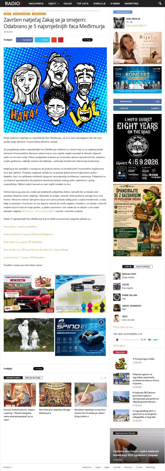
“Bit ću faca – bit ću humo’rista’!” (38, 211)
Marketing (131, 3)
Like (157, 101)
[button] (160, 3)
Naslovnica (36, 3)
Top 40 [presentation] (128, 266)
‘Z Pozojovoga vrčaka (143, 358)
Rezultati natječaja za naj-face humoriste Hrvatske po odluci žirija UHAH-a (90, 413)
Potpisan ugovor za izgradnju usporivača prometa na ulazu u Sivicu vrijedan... (146, 379)
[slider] (130, 339)
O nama (115, 3)
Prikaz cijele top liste (123, 327)
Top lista (82, 3)
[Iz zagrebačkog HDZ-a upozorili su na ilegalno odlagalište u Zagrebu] (121, 415)
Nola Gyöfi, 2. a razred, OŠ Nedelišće (23, 242)
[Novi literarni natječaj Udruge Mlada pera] (55, 395)
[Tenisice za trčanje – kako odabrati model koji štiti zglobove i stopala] (137, 445)
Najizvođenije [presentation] (143, 266)
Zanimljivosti (39, 14)
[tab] (128, 266)
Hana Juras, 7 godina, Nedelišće (20, 226)
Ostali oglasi (119, 345)
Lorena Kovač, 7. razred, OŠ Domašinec (24, 257)
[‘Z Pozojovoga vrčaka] (121, 363)
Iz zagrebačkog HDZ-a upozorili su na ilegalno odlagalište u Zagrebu (145, 413)
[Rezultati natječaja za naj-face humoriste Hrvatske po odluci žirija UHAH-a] (91, 395)
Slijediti (155, 108)
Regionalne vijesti (21, 14)
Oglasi (67, 3)
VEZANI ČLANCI (13, 378)
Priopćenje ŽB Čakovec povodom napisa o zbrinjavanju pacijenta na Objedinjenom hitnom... (146, 397)
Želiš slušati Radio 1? (136, 25)
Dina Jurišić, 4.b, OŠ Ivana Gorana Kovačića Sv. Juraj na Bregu (36, 249)
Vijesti (52, 3)
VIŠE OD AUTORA (32, 378)
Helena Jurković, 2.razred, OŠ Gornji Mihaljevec (28, 234)
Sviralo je (99, 3)
